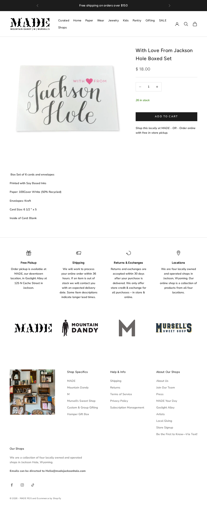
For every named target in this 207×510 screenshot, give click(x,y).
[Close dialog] (144, 201)
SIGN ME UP (103, 299)
